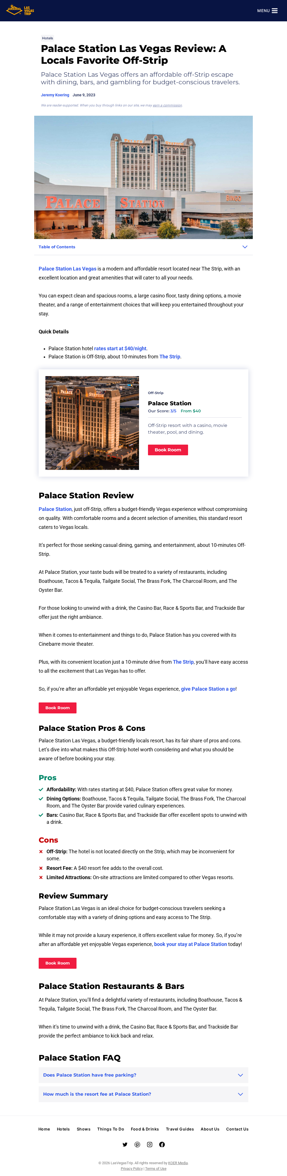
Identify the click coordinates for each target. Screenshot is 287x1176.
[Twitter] (125, 1144)
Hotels (47, 38)
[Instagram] (149, 1144)
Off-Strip (155, 393)
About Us (210, 1129)
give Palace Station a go (208, 689)
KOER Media (178, 1163)
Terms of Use (155, 1168)
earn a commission (167, 105)
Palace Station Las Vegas (67, 269)
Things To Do (110, 1129)
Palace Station (55, 509)
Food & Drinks (145, 1129)
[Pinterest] (137, 1144)
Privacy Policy (132, 1168)
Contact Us (237, 1129)
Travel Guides (180, 1129)
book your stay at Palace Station (190, 944)
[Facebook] (162, 1144)
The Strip (169, 357)
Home (44, 1129)
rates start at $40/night (120, 348)
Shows (84, 1129)
